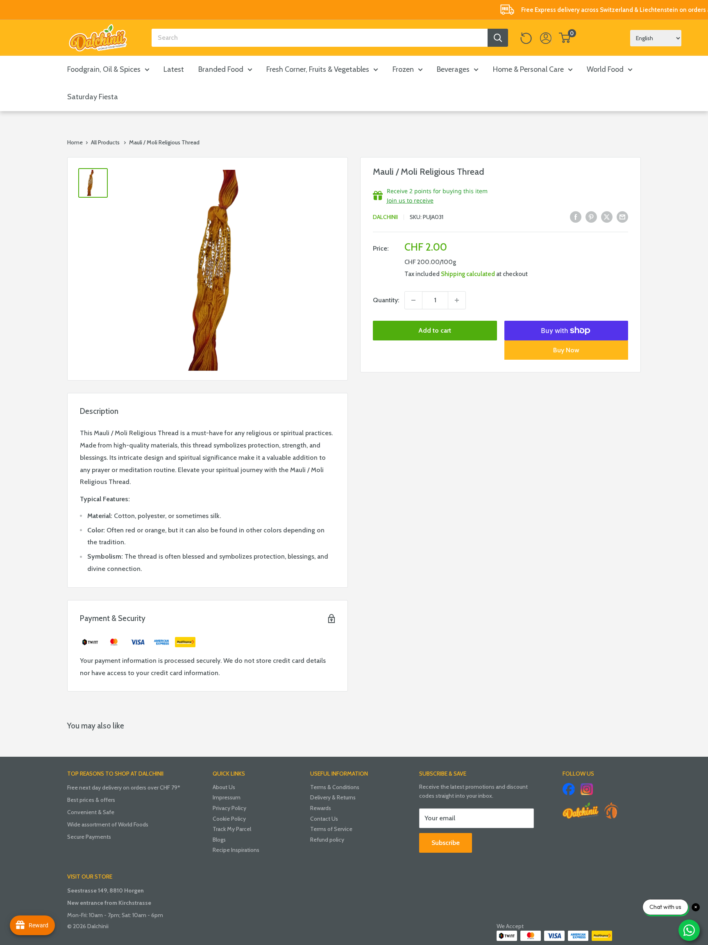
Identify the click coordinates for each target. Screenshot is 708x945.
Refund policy (327, 839)
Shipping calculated (468, 274)
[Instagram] (587, 789)
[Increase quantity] (456, 300)
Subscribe (445, 843)
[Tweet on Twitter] (607, 216)
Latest (173, 69)
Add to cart (434, 330)
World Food (605, 69)
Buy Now (566, 350)
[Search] (498, 38)
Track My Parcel (232, 829)
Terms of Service (331, 829)
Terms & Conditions (334, 787)
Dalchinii (385, 217)
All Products (105, 142)
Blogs (219, 839)
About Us (224, 787)
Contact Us (324, 818)
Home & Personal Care (528, 69)
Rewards (320, 808)
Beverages (453, 69)
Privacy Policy (229, 808)
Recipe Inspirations (236, 850)
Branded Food (220, 69)
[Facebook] (569, 789)
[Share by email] (622, 216)
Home (75, 142)
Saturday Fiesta (92, 96)
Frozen (403, 69)
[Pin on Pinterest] (591, 216)
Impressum (227, 797)
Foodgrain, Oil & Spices (104, 69)
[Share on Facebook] (575, 216)
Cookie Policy (229, 818)
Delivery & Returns (333, 797)
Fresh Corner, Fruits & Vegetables (317, 69)
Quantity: (386, 300)
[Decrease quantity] (413, 300)
